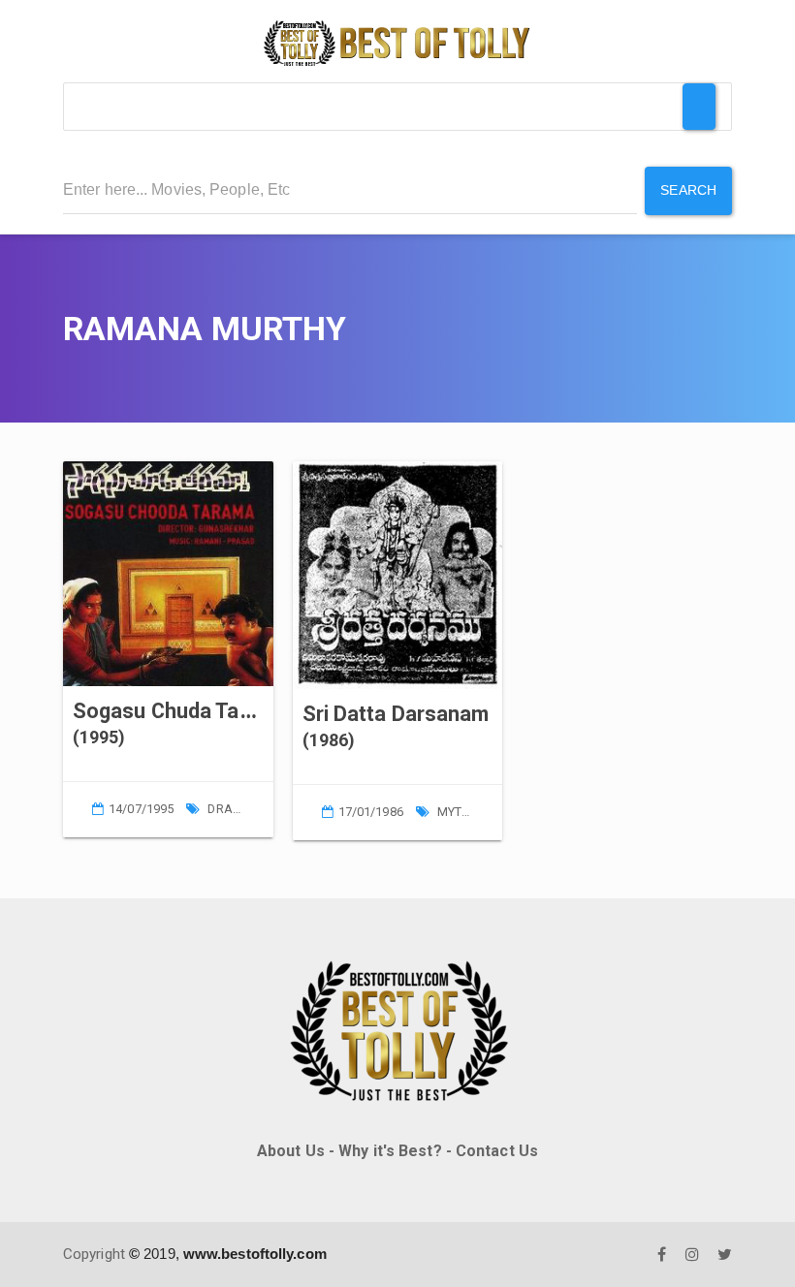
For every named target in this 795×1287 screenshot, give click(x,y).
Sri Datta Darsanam (396, 714)
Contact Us (497, 1151)
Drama (229, 808)
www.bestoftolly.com (255, 1253)
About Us (291, 1151)
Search (688, 190)
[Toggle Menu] (699, 106)
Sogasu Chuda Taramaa (186, 711)
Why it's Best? (389, 1151)
